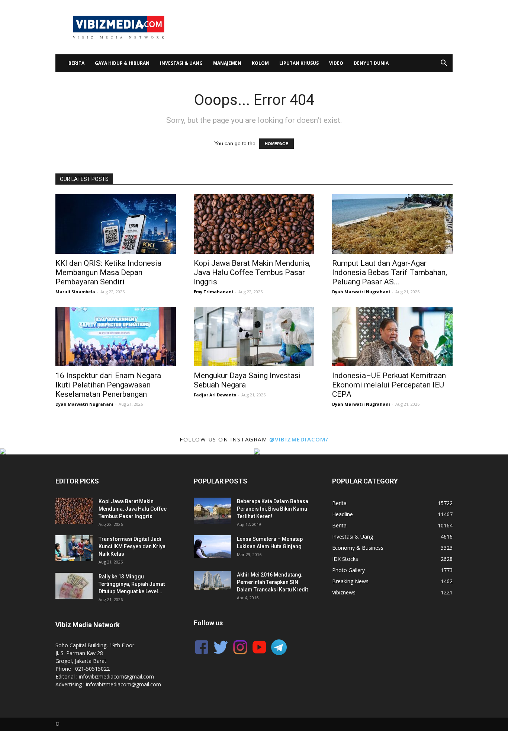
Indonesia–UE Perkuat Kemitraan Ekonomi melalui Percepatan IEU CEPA (389, 385)
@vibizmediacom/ (299, 439)
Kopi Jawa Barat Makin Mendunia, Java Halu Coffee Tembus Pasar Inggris (252, 272)
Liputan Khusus (299, 63)
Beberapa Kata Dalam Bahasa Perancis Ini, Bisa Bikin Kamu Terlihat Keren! (272, 508)
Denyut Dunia (371, 63)
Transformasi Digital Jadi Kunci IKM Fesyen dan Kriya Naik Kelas (132, 546)
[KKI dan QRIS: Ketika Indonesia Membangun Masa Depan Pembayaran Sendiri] (115, 224)
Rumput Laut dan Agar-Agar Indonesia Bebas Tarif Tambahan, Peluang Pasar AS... (389, 272)
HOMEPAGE (276, 143)
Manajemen (227, 63)
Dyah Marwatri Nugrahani (361, 291)
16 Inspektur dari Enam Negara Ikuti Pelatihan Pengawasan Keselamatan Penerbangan (108, 385)
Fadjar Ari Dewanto (215, 395)
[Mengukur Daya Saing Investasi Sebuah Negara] (254, 336)
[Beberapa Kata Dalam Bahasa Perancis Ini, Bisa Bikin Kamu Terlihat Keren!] (212, 511)
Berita (76, 63)
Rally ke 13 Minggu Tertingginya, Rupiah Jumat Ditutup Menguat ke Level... (132, 584)
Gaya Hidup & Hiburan (122, 63)
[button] (444, 63)
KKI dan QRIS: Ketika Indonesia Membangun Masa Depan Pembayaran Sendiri (108, 272)
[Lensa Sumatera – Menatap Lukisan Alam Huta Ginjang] (212, 546)
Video (336, 63)
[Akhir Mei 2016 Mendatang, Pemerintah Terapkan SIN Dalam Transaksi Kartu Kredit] (212, 580)
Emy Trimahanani (213, 291)
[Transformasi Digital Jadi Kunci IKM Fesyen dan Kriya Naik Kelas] (74, 548)
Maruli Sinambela (75, 291)
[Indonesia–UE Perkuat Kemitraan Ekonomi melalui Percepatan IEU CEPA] (392, 336)
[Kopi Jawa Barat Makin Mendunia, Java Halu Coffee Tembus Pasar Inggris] (254, 224)
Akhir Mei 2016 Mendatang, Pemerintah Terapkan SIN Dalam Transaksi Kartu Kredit (272, 582)
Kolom (260, 63)
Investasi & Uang (181, 63)
